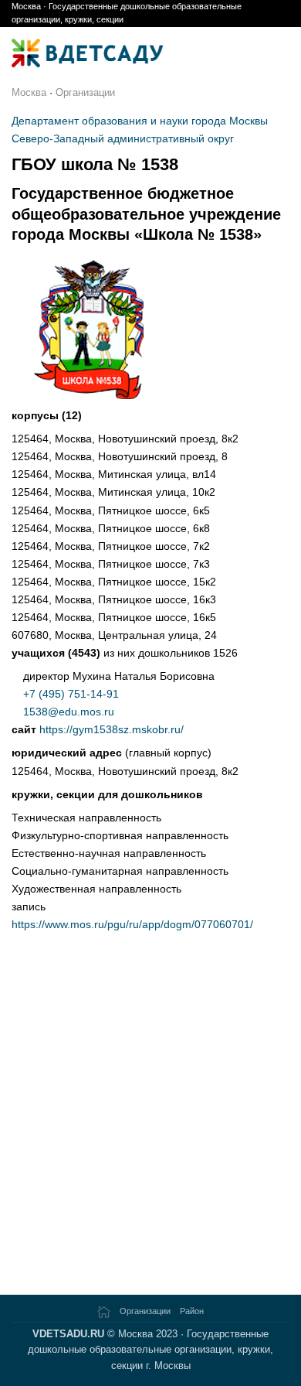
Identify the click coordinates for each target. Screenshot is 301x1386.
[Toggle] (21, 440)
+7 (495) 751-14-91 (71, 694)
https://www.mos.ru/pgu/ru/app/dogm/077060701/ (132, 924)
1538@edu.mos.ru (68, 711)
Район (192, 1311)
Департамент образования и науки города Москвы (140, 120)
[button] (280, 53)
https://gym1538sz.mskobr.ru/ (111, 729)
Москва (29, 92)
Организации (85, 92)
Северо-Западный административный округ (123, 138)
